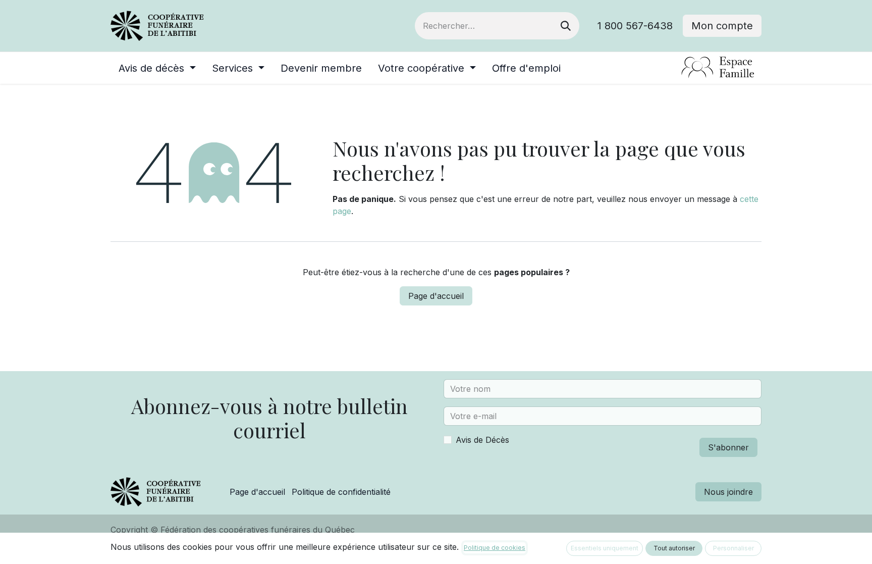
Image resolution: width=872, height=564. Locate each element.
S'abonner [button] (728, 447)
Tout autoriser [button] (674, 548)
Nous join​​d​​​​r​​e (728, 492)
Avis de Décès (482, 440)
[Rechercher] (565, 25)
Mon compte (722, 26)
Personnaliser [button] (733, 548)
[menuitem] (157, 68)
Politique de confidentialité (341, 492)
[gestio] (676, 68)
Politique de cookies (494, 547)
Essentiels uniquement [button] (604, 548)
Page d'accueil (436, 296)
